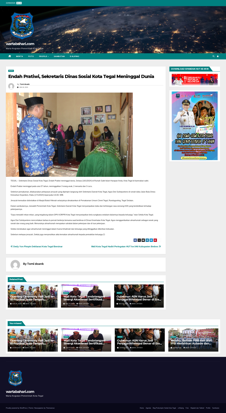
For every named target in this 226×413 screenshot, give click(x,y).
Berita (19, 56)
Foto (31, 56)
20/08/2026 (16, 348)
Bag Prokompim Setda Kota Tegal (164, 408)
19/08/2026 (70, 348)
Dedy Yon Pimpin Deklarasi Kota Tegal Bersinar (38, 246)
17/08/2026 (177, 348)
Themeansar (50, 408)
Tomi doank (25, 84)
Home (142, 408)
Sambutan (59, 56)
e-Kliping (181, 408)
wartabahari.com (20, 44)
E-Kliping (74, 56)
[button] (213, 56)
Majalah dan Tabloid (197, 408)
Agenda (148, 408)
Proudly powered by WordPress (17, 408)
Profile (43, 56)
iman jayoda (30, 304)
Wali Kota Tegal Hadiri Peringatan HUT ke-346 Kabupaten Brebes (125, 246)
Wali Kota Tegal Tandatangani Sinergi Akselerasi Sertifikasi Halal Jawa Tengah (84, 299)
